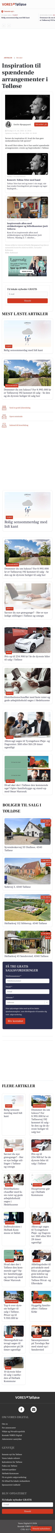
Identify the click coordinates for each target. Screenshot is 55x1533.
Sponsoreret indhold (11, 1485)
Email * (9, 986)
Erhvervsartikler (9, 1469)
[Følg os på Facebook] (21, 1409)
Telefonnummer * (13, 976)
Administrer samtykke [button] (12, 1439)
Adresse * (10, 997)
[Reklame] (27, 266)
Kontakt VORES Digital (12, 1435)
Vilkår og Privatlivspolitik (13, 1431)
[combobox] (7, 1002)
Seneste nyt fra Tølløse (12, 1454)
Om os (5, 1424)
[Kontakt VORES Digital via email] (34, 1409)
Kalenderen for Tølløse (12, 1462)
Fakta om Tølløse (9, 1466)
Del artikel (39, 124)
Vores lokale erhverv (11, 1458)
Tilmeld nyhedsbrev (41, 1528)
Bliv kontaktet (15, 1021)
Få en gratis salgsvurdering (14, 1477)
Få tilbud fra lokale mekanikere (16, 1481)
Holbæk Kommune (10, 1473)
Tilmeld (27, 300)
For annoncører (9, 1427)
